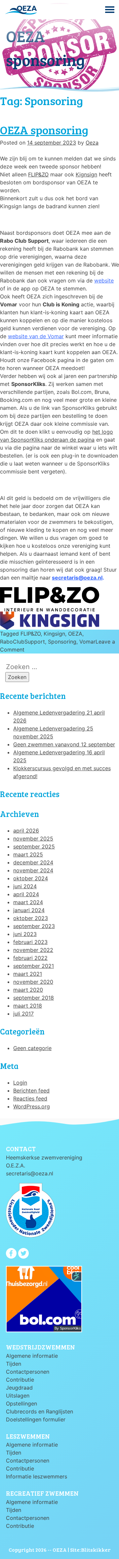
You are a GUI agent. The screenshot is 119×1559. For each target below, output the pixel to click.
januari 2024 (29, 910)
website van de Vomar (36, 336)
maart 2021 (27, 973)
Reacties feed (30, 1098)
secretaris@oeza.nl (77, 577)
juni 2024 (25, 886)
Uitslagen (17, 1395)
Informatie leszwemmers (36, 1476)
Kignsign (86, 174)
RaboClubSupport (22, 641)
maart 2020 (28, 989)
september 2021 (33, 966)
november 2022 (33, 950)
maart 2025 (28, 854)
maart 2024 (28, 902)
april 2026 (26, 830)
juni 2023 (25, 934)
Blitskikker (95, 1549)
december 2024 (33, 862)
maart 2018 (27, 1005)
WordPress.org (31, 1106)
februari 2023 (30, 942)
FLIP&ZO (38, 174)
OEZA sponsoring (44, 130)
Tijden (13, 1363)
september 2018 (33, 997)
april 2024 (26, 894)
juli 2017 (23, 1013)
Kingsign (54, 633)
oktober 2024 (30, 878)
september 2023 (34, 926)
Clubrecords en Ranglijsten (39, 1411)
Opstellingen (21, 1403)
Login (20, 1082)
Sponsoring (62, 641)
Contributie (20, 1379)
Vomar (87, 641)
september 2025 (34, 846)
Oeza (92, 142)
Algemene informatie (32, 1355)
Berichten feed (31, 1090)
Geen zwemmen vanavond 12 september (64, 744)
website (104, 280)
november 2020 (33, 981)
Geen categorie (32, 1048)
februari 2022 (30, 958)
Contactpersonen (27, 1371)
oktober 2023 (30, 918)
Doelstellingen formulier (35, 1419)
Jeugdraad (19, 1387)
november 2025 (33, 838)
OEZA (75, 633)
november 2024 (33, 870)
